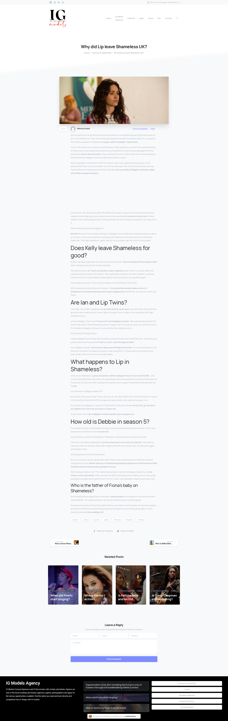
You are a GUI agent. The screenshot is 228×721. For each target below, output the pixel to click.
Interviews (117, 520)
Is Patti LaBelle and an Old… (128, 597)
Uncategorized (187, 707)
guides (106, 520)
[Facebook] (51, 2)
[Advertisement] (114, 193)
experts (96, 520)
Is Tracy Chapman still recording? (164, 597)
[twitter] (59, 2)
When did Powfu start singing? (61, 597)
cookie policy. (130, 716)
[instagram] (63, 2)
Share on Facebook (105, 531)
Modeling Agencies (187, 695)
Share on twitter (127, 531)
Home (86, 53)
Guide (186, 689)
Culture (86, 520)
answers (75, 520)
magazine (129, 520)
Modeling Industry (186, 701)
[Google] (55, 2)
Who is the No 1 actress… (94, 597)
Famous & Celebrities (102, 53)
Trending (141, 520)
